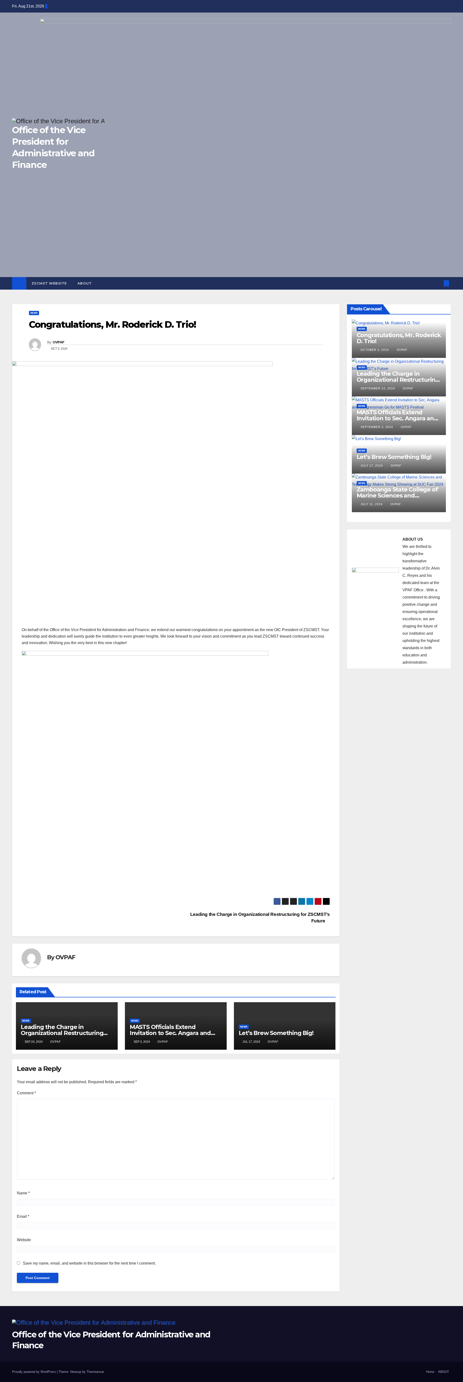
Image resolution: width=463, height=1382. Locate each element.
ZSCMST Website (49, 283)
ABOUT (84, 283)
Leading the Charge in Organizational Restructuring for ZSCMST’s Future (62, 1032)
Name (23, 1193)
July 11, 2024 (372, 504)
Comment (26, 1093)
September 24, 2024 (378, 388)
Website (24, 1240)
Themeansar (95, 1372)
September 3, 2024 (377, 427)
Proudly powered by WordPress (34, 1372)
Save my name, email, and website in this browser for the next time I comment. (89, 1263)
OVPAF (58, 342)
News (34, 313)
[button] (438, 283)
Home (430, 1372)
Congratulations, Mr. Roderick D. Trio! (399, 338)
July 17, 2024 (372, 465)
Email (23, 1216)
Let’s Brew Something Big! (276, 1032)
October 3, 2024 (375, 350)
